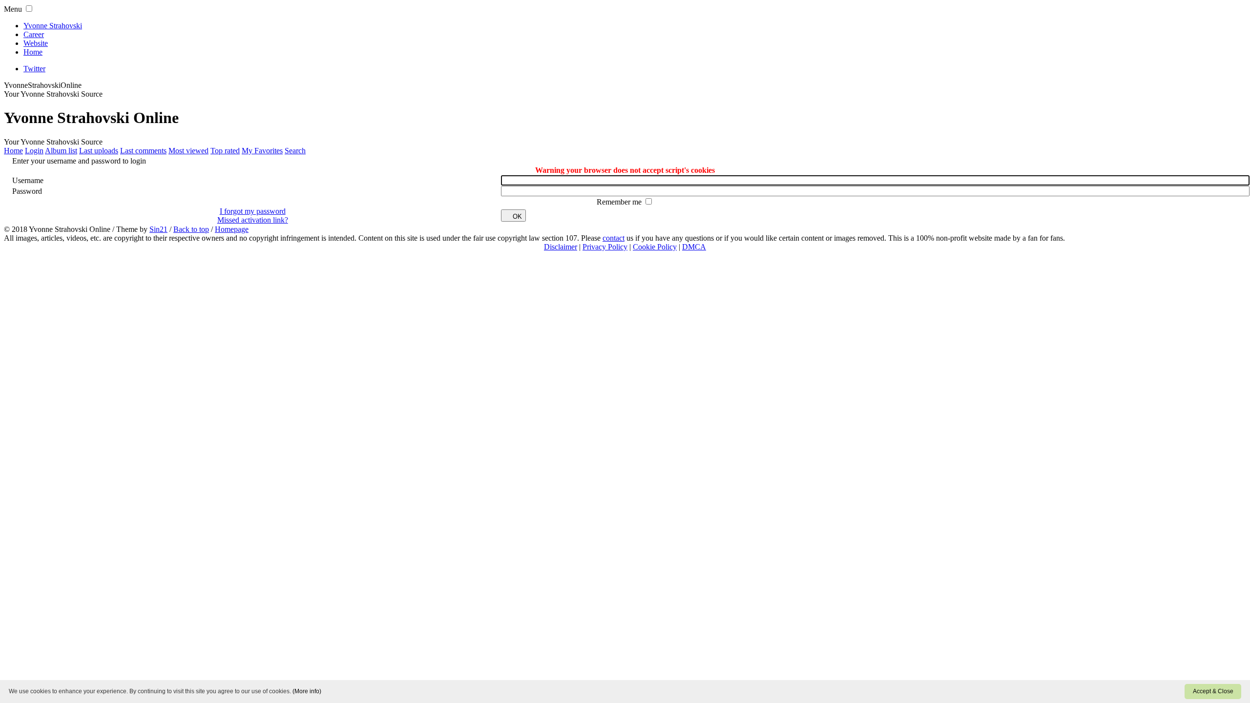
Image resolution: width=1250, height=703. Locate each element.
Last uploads (98, 150)
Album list (61, 150)
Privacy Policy (605, 247)
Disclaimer (560, 247)
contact (614, 238)
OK (517, 216)
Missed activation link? (252, 220)
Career (33, 34)
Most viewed (188, 150)
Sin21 (158, 229)
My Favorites (262, 150)
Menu (13, 9)
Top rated (225, 150)
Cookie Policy (655, 247)
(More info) (306, 691)
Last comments (143, 150)
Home (32, 52)
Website (35, 43)
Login (34, 150)
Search (295, 150)
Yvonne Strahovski (52, 25)
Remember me (620, 202)
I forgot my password (253, 211)
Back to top (191, 229)
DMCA (694, 247)
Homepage (232, 229)
